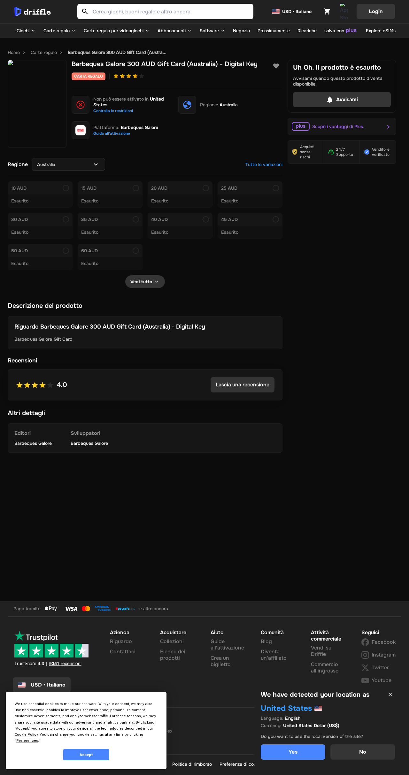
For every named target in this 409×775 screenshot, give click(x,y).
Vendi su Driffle (321, 650)
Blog (266, 641)
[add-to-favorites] (276, 66)
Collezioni (172, 641)
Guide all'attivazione (227, 644)
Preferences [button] (27, 741)
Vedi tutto (141, 282)
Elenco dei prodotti (172, 654)
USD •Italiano (48, 684)
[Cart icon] (327, 11)
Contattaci (122, 651)
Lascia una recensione (242, 384)
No (362, 751)
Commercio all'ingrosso (325, 667)
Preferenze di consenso (244, 764)
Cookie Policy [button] (26, 735)
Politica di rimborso (192, 764)
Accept (86, 755)
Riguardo (121, 641)
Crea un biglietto (221, 661)
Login (376, 11)
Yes (293, 751)
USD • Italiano (297, 11)
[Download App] (343, 11)
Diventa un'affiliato (274, 654)
